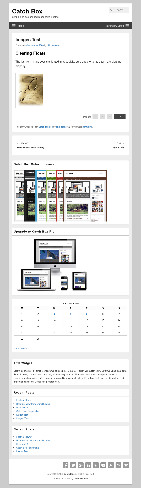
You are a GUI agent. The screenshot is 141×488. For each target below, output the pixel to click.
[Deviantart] (118, 465)
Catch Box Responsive (27, 411)
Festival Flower (23, 400)
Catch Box (27, 10)
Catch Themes (46, 126)
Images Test (22, 418)
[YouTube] (103, 465)
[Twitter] (73, 465)
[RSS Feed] (111, 465)
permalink (87, 126)
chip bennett (53, 45)
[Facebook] (65, 465)
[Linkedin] (88, 465)
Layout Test (22, 414)
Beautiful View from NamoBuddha (33, 403)
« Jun (16, 348)
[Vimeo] (126, 465)
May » (24, 348)
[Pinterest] (96, 465)
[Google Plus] (81, 465)
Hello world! (22, 407)
